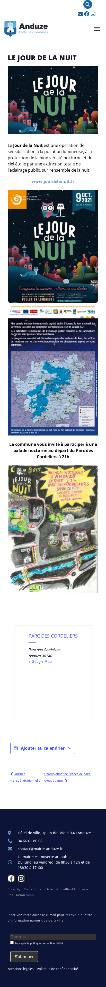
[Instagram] (93, 13)
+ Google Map (40, 661)
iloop (30, 895)
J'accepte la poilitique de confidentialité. (39, 943)
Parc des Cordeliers (53, 636)
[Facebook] (86, 13)
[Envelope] (80, 13)
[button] (97, 29)
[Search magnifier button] (87, 4)
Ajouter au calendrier (43, 748)
